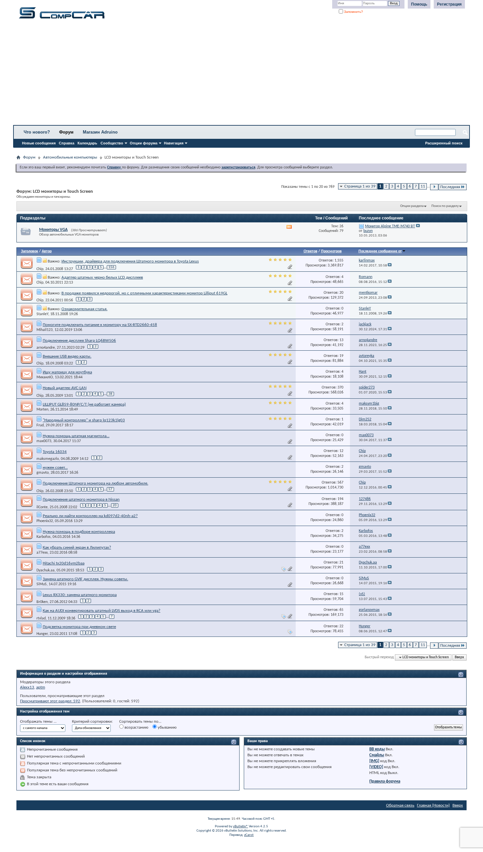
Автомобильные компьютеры (70, 157)
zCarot (249, 835)
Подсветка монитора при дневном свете (79, 627)
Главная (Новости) (433, 805)
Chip (39, 269)
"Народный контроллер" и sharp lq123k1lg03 (84, 420)
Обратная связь (400, 805)
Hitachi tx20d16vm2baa (63, 563)
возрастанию (136, 727)
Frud (40, 425)
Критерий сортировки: (92, 721)
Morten (42, 410)
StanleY (42, 314)
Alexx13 (27, 687)
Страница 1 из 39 (360, 186)
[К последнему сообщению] (390, 265)
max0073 (43, 441)
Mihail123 (44, 330)
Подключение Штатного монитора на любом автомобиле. (95, 483)
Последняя (450, 187)
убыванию (166, 727)
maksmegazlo (47, 459)
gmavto (42, 473)
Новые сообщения (39, 143)
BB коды (377, 749)
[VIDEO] (376, 767)
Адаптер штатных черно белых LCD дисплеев (102, 277)
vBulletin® (240, 826)
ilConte (42, 507)
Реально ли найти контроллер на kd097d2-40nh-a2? (90, 516)
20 (115, 505)
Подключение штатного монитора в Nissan (81, 499)
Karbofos (43, 537)
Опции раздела (412, 206)
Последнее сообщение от (380, 251)
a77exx (42, 553)
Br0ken (42, 602)
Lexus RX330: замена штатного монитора (80, 595)
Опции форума (143, 143)
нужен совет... (55, 467)
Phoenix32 (44, 521)
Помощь (419, 4)
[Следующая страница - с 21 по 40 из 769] (434, 187)
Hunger (42, 634)
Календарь (87, 143)
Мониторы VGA (53, 230)
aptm (40, 687)
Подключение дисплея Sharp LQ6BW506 (79, 340)
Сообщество (112, 143)
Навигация (173, 143)
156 (111, 267)
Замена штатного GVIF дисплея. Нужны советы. (85, 579)
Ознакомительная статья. (84, 309)
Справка (66, 143)
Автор (47, 251)
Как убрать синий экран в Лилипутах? (77, 547)
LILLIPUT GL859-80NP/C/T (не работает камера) (84, 404)
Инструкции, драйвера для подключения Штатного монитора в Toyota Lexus (130, 261)
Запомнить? (353, 11)
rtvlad (41, 618)
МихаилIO (44, 377)
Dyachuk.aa (45, 570)
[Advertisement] (205, 74)
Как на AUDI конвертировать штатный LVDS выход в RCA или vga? (101, 611)
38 (110, 394)
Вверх (459, 657)
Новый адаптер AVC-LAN (64, 388)
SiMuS (41, 584)
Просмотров (331, 251)
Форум (66, 132)
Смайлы (376, 755)
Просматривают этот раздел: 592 (50, 701)
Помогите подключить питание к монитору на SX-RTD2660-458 (100, 325)
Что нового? (37, 132)
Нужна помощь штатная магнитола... (76, 436)
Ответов (310, 251)
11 (423, 186)
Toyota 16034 (55, 452)
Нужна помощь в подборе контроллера (79, 532)
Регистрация (449, 4)
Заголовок (29, 251)
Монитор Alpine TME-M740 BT (390, 226)
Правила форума (384, 781)
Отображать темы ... (38, 721)
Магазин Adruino (100, 132)
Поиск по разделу (445, 206)
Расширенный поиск (444, 143)
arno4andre (45, 348)
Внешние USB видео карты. (67, 356)
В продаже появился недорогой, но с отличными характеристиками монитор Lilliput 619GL (144, 293)
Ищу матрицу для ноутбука (67, 372)
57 (110, 489)
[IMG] (374, 761)
